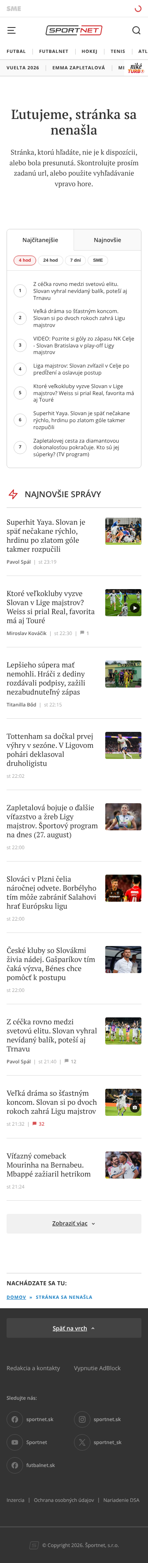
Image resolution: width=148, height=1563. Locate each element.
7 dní (75, 260)
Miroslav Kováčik (26, 633)
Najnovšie (107, 240)
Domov (16, 1297)
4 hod (25, 260)
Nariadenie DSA (121, 1500)
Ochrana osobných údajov (64, 1500)
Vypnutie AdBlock (97, 1368)
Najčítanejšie (40, 240)
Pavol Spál (19, 562)
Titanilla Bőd (21, 705)
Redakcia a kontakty (33, 1368)
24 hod (50, 260)
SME (98, 260)
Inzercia (15, 1500)
